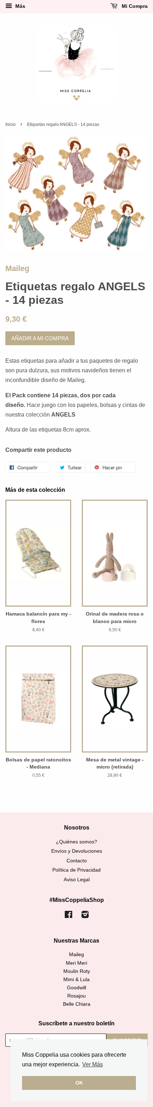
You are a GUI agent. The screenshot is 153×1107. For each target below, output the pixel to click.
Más (19, 6)
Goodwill (76, 987)
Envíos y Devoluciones (76, 851)
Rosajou (76, 996)
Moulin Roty (76, 971)
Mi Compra (134, 6)
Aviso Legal (77, 879)
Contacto (77, 860)
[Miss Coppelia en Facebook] (68, 916)
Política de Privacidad (76, 870)
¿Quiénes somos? (76, 842)
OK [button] (79, 1083)
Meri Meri (76, 963)
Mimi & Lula (76, 979)
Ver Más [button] (92, 1064)
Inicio (10, 124)
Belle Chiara (76, 1004)
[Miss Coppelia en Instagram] (85, 916)
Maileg (17, 268)
